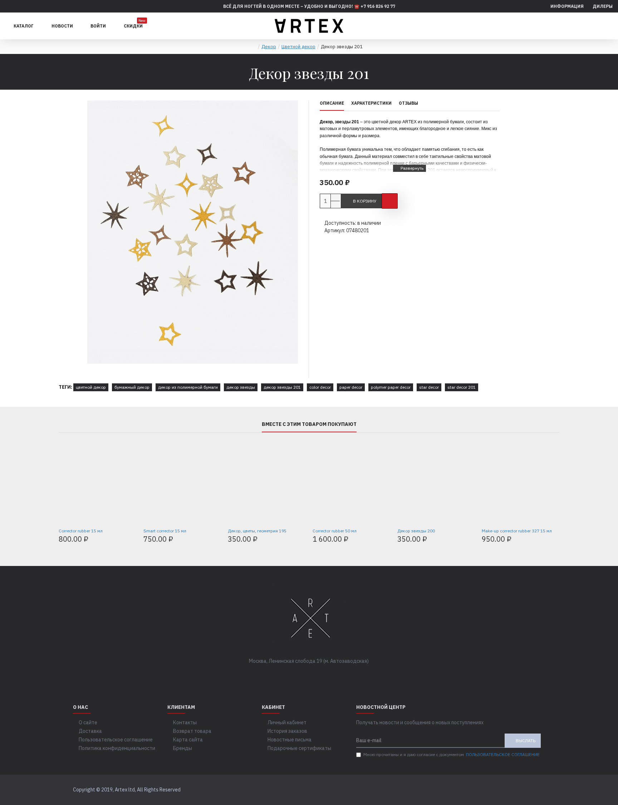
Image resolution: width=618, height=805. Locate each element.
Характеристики (371, 103)
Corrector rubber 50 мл (335, 530)
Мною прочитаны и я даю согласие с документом (451, 754)
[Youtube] (330, 675)
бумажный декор (131, 387)
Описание (332, 103)
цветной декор (91, 387)
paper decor (350, 387)
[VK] (301, 675)
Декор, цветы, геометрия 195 (257, 530)
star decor (429, 387)
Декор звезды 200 (416, 530)
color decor (320, 387)
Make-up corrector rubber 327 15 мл (517, 530)
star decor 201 (461, 387)
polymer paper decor (391, 387)
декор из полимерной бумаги (188, 387)
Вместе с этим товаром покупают (309, 424)
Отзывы (408, 103)
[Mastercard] (538, 790)
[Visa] (525, 790)
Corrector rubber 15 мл (81, 530)
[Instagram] (316, 675)
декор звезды (240, 387)
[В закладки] (390, 201)
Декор (268, 47)
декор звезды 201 (282, 387)
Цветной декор (298, 47)
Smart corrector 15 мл (164, 530)
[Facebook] (287, 675)
